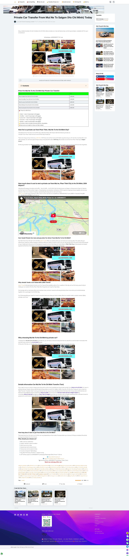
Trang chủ (16, 13)
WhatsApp (97, 516)
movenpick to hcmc (78, 472)
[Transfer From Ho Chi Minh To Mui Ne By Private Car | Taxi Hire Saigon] (99, 45)
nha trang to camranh (74, 474)
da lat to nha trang (63, 475)
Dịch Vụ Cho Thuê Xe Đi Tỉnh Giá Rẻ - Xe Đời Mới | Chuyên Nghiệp (109, 59)
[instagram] (109, 79)
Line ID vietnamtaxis (99, 522)
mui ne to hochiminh (44, 465)
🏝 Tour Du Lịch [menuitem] (40, 2)
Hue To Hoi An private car (69, 467)
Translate (106, 20)
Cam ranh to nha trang (62, 474)
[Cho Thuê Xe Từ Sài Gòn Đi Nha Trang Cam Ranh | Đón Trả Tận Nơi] (99, 53)
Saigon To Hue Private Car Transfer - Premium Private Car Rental (20, 500)
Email (96, 525)
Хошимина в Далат (42, 474)
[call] (1, 554)
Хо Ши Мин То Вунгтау (31, 474)
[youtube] (100, 79)
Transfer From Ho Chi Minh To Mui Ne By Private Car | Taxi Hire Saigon (108, 46)
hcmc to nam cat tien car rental (64, 472)
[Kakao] (127, 533)
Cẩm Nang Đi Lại (98, 531)
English (20, 13)
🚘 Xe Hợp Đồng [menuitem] (31, 2)
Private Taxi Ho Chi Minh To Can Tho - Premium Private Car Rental (46, 500)
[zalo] (127, 536)
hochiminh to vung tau (43, 467)
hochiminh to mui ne (33, 465)
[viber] (127, 553)
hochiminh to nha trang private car (29, 467)
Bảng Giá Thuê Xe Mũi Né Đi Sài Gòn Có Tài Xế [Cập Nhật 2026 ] (109, 65)
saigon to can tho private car (43, 469)
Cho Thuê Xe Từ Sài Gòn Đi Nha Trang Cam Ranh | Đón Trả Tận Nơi (109, 53)
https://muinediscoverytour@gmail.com (54, 458)
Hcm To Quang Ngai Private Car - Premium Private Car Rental (60, 500)
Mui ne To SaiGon (52, 474)
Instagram (97, 523)
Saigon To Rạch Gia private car (58, 469)
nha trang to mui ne (54, 475)
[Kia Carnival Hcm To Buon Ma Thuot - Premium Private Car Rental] (33, 494)
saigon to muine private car (66, 465)
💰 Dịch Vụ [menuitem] (86, 2)
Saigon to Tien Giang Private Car (75, 469)
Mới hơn (16, 508)
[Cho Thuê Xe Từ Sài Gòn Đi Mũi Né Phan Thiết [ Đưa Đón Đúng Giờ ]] (105, 33)
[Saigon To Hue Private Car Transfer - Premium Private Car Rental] (20, 494)
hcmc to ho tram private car (49, 472)
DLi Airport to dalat (25, 477)
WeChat (96, 520)
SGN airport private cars (34, 470)
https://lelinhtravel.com (54, 457)
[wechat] (127, 543)
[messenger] (127, 550)
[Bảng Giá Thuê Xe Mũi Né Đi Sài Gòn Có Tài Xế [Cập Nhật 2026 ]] (99, 65)
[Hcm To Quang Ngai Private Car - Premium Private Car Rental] (60, 494)
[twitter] (109, 76)
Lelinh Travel (21, 193)
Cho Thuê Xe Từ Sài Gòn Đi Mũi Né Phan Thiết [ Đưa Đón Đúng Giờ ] (104, 41)
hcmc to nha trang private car (76, 470)
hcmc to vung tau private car (61, 470)
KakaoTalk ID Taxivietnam (100, 518)
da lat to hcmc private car (56, 467)
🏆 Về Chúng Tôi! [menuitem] (77, 2)
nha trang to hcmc (43, 475)
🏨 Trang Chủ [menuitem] (21, 2)
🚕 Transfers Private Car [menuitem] (53, 2)
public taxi (38, 137)
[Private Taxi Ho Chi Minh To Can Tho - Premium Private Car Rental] (46, 494)
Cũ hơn (90, 508)
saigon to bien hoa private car (28, 469)
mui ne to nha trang (54, 465)
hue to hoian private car (36, 477)
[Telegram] (127, 546)
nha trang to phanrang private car (30, 475)
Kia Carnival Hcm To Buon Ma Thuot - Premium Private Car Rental (33, 500)
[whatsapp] (127, 540)
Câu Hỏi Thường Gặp (99, 533)
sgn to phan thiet (73, 475)
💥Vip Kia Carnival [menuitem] (66, 2)
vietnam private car (23, 465)
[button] (110, 2)
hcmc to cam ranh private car (34, 472)
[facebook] (100, 76)
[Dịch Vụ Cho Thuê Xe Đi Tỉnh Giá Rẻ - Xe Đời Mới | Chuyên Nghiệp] (99, 59)
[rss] (27, 515)
